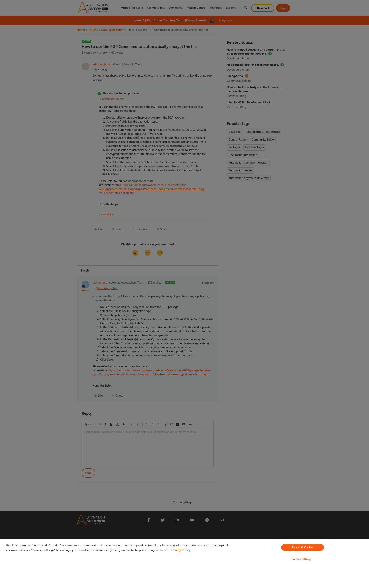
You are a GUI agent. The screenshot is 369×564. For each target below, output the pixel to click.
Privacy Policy (180, 550)
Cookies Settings (301, 559)
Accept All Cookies (302, 547)
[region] (184, 551)
